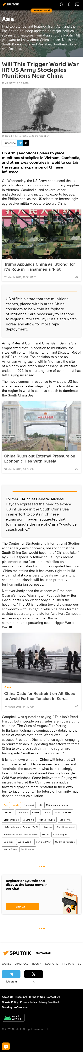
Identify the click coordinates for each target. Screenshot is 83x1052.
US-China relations (65, 841)
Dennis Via (64, 819)
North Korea (10, 849)
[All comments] (6, 1046)
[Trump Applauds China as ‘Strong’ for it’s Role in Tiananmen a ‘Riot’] (41, 234)
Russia (35, 812)
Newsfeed (29, 804)
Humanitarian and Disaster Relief (21, 834)
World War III (24, 841)
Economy (51, 963)
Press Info (21, 997)
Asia (7, 687)
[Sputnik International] (11, 6)
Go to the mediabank (39, 135)
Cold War (8, 841)
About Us (7, 997)
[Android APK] (14, 1018)
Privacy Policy (28, 1002)
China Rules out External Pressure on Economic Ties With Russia (39, 458)
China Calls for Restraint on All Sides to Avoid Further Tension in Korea (39, 696)
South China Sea (62, 812)
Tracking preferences (15, 1007)
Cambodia (22, 812)
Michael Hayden (46, 819)
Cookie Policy (10, 1002)
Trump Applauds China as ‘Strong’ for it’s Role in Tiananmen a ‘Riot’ (39, 267)
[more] (76, 277)
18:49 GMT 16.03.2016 (15, 83)
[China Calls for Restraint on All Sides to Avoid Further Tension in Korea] (41, 658)
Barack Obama (11, 819)
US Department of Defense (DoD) (21, 827)
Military (68, 963)
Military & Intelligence (57, 804)
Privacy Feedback (49, 1002)
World (16, 804)
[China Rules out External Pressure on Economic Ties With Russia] (41, 426)
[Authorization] (62, 4)
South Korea (27, 849)
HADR (45, 834)
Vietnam (8, 812)
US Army (47, 827)
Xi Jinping (28, 819)
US (40, 804)
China (47, 812)
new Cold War (43, 841)
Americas (21, 963)
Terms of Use (37, 997)
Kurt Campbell (60, 834)
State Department (66, 827)
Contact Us (53, 997)
